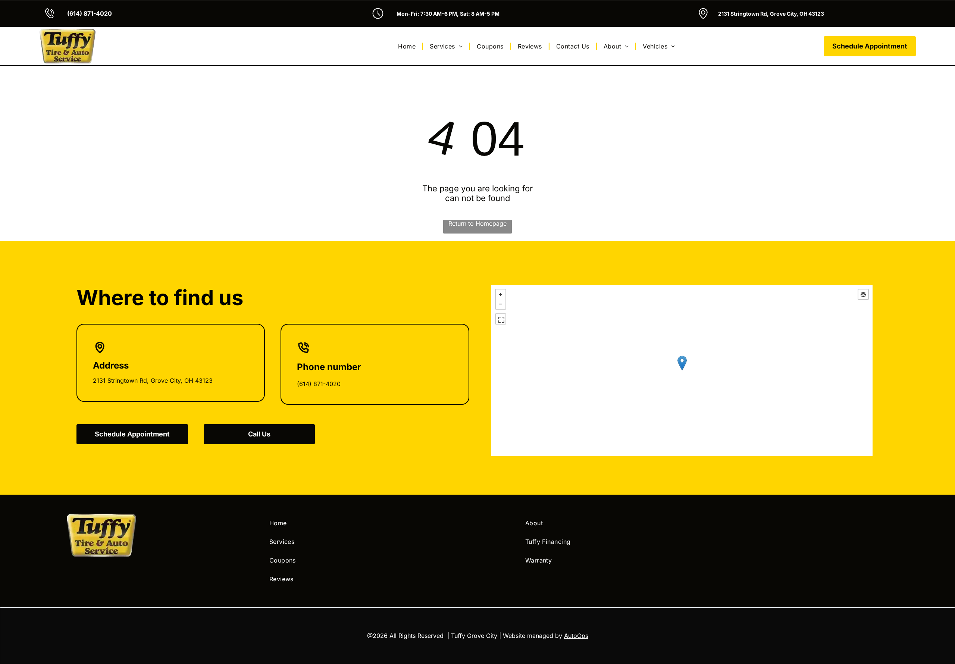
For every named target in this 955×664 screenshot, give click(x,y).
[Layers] (863, 294)
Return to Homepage (477, 223)
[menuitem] (408, 45)
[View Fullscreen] (500, 319)
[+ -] (682, 370)
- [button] (500, 304)
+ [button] (500, 294)
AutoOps (576, 635)
